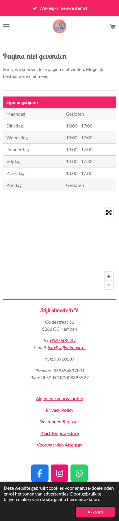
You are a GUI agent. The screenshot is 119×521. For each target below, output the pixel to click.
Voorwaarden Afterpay (59, 444)
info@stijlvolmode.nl (66, 347)
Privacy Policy (59, 410)
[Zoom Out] (109, 284)
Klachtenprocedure (59, 433)
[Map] (59, 248)
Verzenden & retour (59, 421)
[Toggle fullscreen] (109, 212)
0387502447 (63, 340)
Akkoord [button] (95, 511)
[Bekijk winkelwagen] (112, 26)
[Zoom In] (109, 276)
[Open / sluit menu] (6, 26)
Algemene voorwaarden (59, 398)
